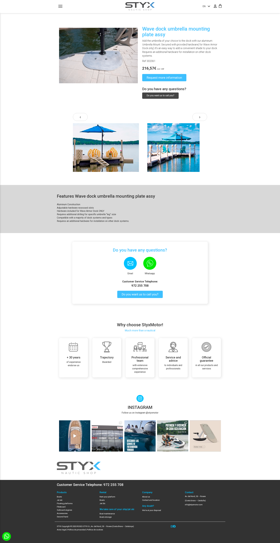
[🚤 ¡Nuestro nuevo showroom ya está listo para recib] (107, 436)
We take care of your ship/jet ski (117, 509)
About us (146, 497)
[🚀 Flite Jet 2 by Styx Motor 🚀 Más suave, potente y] (205, 436)
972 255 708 (140, 285)
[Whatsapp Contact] (6, 536)
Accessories (62, 513)
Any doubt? (148, 506)
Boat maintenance (107, 514)
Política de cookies (95, 530)
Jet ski (59, 500)
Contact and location (151, 500)
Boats (59, 497)
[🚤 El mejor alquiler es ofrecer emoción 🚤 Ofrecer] (172, 436)
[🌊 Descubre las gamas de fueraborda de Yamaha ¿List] (140, 436)
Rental (103, 492)
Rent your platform (107, 497)
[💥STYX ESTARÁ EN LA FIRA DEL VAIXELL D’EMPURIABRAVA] (74, 436)
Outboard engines (64, 510)
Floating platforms (64, 503)
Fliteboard (61, 507)
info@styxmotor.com (194, 505)
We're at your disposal (151, 510)
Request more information (164, 77)
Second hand (62, 517)
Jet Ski (102, 503)
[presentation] (80, 117)
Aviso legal (61, 530)
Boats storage (106, 517)
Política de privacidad (76, 530)
